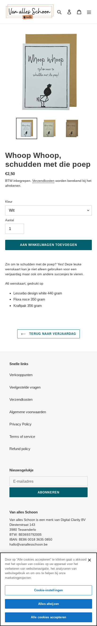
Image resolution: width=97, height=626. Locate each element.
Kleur (8, 201)
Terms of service (22, 437)
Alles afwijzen (48, 604)
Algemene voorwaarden (27, 412)
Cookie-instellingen (48, 590)
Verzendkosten (43, 181)
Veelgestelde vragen (24, 387)
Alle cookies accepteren (48, 617)
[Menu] (89, 12)
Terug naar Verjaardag (52, 334)
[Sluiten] (89, 560)
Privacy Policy (20, 424)
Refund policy (19, 449)
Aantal (9, 220)
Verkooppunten (20, 375)
